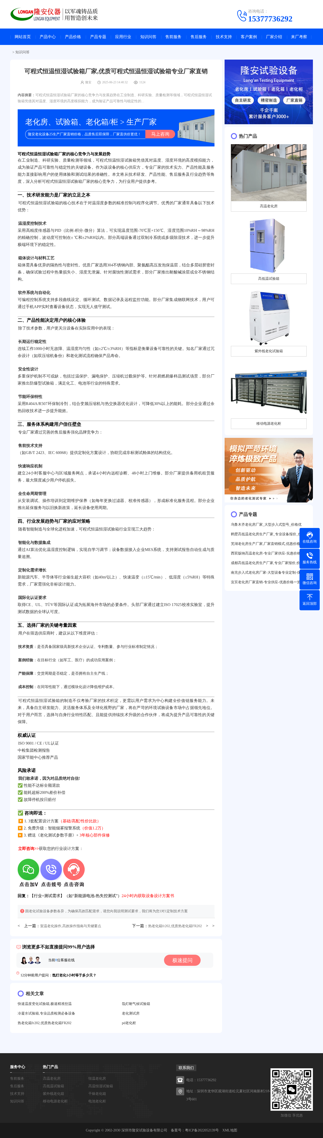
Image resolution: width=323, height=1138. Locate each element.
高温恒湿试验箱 (100, 1086)
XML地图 (229, 1130)
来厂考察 (299, 37)
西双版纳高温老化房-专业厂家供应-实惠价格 (266, 553)
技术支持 (224, 37)
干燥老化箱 (97, 1094)
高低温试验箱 (53, 1086)
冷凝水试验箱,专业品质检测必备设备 (46, 1013)
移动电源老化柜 (55, 1101)
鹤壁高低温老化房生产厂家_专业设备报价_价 (266, 534)
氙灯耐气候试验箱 (136, 1004)
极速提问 (182, 960)
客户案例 (249, 37)
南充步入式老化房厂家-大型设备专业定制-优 (266, 572)
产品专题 (98, 37)
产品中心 (48, 37)
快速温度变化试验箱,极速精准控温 (45, 1004)
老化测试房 (131, 1013)
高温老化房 (52, 1078)
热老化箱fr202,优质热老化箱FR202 (175, 926)
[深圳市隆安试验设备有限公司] (58, 13)
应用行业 (123, 37)
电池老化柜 (97, 1101)
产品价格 (73, 37)
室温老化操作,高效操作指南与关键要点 (70, 926)
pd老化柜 (129, 1023)
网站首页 (23, 37)
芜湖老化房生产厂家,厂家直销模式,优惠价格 (265, 544)
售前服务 (173, 37)
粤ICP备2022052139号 (202, 1130)
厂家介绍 (274, 37)
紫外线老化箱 (53, 1094)
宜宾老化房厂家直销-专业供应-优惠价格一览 (266, 582)
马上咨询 (160, 134)
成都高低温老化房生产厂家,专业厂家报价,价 (265, 563)
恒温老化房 (97, 1078)
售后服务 (199, 37)
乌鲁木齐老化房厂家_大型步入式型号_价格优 (266, 524)
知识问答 (148, 37)
